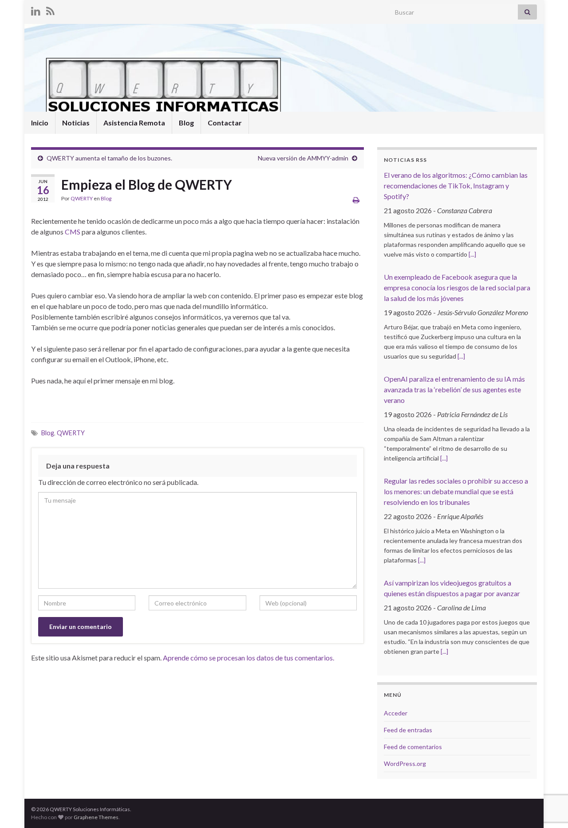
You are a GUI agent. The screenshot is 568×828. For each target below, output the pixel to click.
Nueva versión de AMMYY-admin (303, 158)
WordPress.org (405, 763)
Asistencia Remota (134, 122)
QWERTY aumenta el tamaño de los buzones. (109, 158)
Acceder (395, 713)
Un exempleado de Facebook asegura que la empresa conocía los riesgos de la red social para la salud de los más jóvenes (457, 287)
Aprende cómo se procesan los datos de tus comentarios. (248, 657)
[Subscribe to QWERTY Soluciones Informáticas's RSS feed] (50, 9)
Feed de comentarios (413, 746)
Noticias (76, 122)
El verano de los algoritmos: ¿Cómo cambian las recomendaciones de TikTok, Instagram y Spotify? (456, 185)
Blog (186, 122)
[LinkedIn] (35, 9)
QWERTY (82, 198)
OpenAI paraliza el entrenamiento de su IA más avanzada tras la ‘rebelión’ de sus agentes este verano (454, 389)
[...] (472, 254)
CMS (72, 231)
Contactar (225, 122)
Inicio (39, 122)
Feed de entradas (408, 730)
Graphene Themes (96, 817)
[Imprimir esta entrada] (356, 199)
